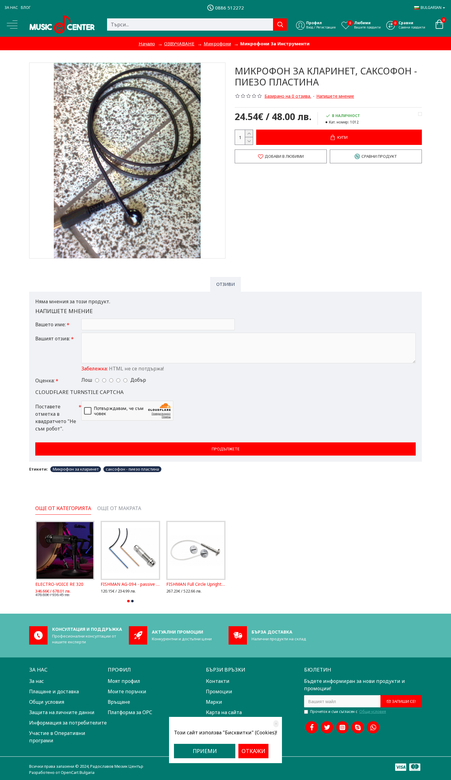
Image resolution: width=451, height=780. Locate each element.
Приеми (205, 751)
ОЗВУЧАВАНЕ (179, 43)
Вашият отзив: (52, 338)
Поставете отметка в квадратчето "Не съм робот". (55, 417)
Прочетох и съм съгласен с (348, 711)
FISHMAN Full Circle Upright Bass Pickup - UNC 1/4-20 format (196, 584)
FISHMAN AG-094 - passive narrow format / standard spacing (130, 584)
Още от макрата (119, 508)
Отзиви (225, 284)
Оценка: (45, 380)
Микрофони (217, 43)
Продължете (226, 449)
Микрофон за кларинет (75, 469)
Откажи (253, 751)
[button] (128, 601)
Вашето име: (50, 324)
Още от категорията (63, 508)
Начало (147, 43)
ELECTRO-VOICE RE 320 (59, 584)
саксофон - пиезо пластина (132, 469)
